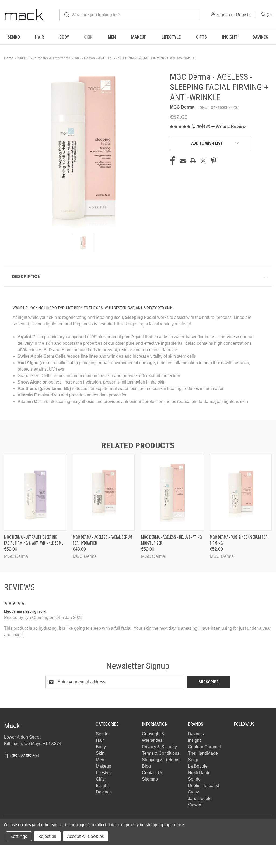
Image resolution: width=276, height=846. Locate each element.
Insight (229, 37)
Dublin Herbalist (203, 785)
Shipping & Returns (160, 759)
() (268, 14)
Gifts (201, 37)
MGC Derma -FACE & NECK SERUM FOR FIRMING (239, 540)
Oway (193, 792)
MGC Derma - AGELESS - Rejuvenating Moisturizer (171, 540)
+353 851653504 (24, 755)
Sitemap (150, 779)
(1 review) (201, 126)
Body (64, 37)
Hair (39, 37)
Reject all (47, 836)
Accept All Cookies (85, 836)
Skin (88, 37)
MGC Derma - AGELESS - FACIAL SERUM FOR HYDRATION (102, 540)
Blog (146, 766)
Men (112, 37)
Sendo (14, 37)
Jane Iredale (200, 798)
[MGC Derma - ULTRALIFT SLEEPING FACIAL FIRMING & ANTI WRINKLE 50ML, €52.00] (35, 492)
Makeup (138, 37)
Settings (19, 836)
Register (244, 14)
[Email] (183, 160)
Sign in (223, 14)
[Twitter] (203, 160)
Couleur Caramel (204, 746)
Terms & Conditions (160, 753)
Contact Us (152, 772)
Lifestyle (171, 37)
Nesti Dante (199, 772)
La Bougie (198, 766)
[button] (228, 126)
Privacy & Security (159, 746)
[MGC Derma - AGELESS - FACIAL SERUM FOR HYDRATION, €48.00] (104, 492)
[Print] (193, 160)
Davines (260, 37)
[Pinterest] (213, 160)
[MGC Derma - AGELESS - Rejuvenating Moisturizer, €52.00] (172, 492)
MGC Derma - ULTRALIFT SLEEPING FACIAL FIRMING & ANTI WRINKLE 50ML (33, 540)
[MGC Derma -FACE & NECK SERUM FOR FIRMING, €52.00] (241, 492)
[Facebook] (172, 160)
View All (196, 805)
